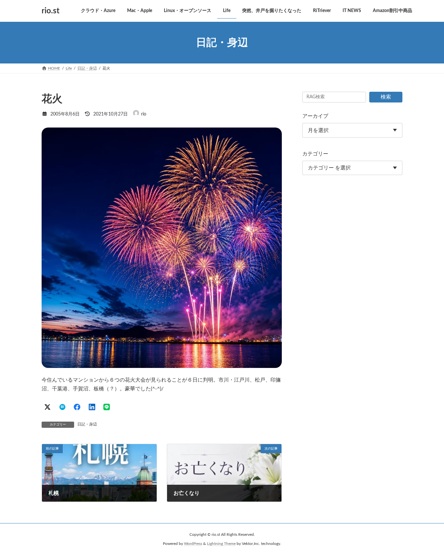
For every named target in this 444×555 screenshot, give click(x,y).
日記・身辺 (87, 424)
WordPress (193, 544)
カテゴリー (315, 153)
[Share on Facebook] (77, 407)
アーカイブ (315, 116)
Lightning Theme (221, 544)
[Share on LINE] (106, 407)
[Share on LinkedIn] (92, 407)
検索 (386, 97)
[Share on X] (47, 407)
